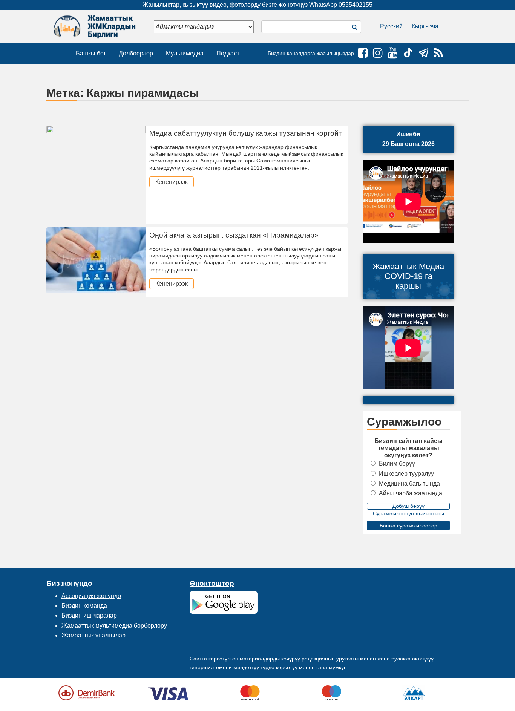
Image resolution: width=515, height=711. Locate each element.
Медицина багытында (409, 483)
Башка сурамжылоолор (408, 526)
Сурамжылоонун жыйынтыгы (408, 513)
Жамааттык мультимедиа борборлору (114, 625)
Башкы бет (91, 53)
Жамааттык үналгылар (93, 635)
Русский (391, 26)
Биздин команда (84, 605)
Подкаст (227, 53)
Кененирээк (171, 182)
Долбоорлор (136, 53)
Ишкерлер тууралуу (406, 473)
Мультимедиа (185, 53)
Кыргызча (425, 26)
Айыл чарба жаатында (410, 493)
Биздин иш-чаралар (89, 615)
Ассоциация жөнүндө (91, 596)
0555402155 (355, 5)
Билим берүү (397, 463)
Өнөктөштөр (212, 583)
